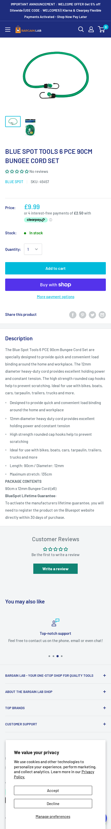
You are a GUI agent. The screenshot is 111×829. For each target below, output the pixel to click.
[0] (101, 29)
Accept (53, 790)
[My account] (91, 29)
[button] (17, 171)
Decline (53, 803)
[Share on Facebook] (72, 314)
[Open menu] (7, 30)
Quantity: (13, 249)
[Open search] (81, 29)
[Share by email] (102, 314)
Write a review (55, 568)
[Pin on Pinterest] (82, 314)
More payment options (55, 296)
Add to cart (55, 268)
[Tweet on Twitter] (92, 314)
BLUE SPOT (14, 182)
